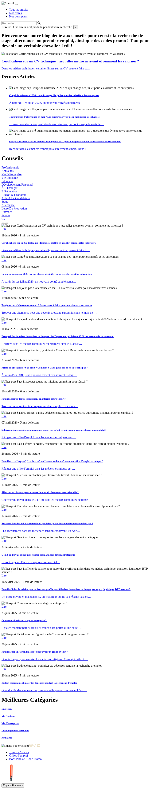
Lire (4, 229)
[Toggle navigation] (16, 4)
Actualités (8, 170)
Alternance (8, 205)
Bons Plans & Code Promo (25, 759)
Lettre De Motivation (14, 208)
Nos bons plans (18, 16)
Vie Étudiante (10, 177)
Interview (7, 181)
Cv (3, 218)
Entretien (7, 211)
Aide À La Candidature (16, 198)
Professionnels (10, 167)
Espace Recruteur (13, 785)
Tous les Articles (19, 752)
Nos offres (15, 13)
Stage (5, 201)
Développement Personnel (17, 184)
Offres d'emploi (18, 755)
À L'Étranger (9, 188)
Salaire (6, 215)
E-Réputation (10, 191)
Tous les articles (18, 9)
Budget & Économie (14, 194)
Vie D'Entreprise (11, 174)
